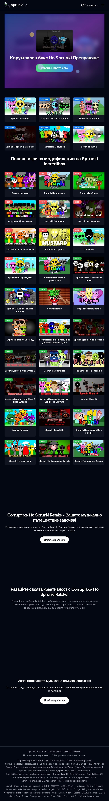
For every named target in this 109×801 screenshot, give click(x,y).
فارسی (102, 793)
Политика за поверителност (37, 755)
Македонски (93, 796)
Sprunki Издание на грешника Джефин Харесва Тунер (47, 767)
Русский (99, 786)
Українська (98, 789)
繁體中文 (55, 786)
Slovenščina (56, 796)
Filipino (19, 793)
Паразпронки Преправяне (78, 760)
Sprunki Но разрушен (57, 777)
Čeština (77, 793)
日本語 (64, 786)
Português (80, 786)
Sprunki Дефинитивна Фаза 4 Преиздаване (69, 770)
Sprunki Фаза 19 (60, 774)
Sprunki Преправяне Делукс (35, 781)
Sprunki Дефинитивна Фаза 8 (82, 777)
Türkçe (77, 789)
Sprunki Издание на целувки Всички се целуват (29, 774)
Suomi (69, 793)
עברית (95, 793)
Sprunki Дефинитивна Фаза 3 (33, 770)
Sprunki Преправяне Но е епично (29, 777)
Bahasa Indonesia (14, 789)
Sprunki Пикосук (77, 774)
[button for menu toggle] (102, 5)
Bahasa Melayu (30, 789)
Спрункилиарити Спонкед (30, 760)
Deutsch (18, 786)
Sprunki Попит (13, 767)
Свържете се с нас (76, 755)
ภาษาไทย (43, 789)
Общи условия (59, 755)
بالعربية (52, 789)
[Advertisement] (54, 484)
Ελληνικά (86, 793)
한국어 (71, 786)
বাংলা (58, 789)
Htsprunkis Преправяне (76, 781)
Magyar (36, 793)
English (9, 786)
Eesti (66, 796)
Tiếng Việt (86, 789)
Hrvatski (45, 796)
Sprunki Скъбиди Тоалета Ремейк (87, 764)
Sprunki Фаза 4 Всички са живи (54, 764)
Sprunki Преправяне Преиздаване (21, 764)
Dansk (62, 793)
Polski (69, 789)
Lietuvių (82, 796)
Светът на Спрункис (54, 760)
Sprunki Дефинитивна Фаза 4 (89, 767)
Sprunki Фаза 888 (95, 774)
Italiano (90, 786)
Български (35, 796)
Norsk (54, 793)
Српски (24, 796)
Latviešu (73, 796)
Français (27, 786)
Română (28, 793)
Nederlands (9, 793)
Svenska (46, 793)
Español (36, 786)
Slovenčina (15, 796)
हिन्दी (63, 789)
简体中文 (45, 786)
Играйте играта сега (54, 67)
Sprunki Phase (57, 781)
